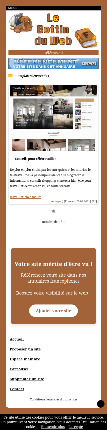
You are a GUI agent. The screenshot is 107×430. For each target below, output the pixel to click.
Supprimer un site (27, 378)
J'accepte (75, 426)
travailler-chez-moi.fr (25, 197)
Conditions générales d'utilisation (53, 399)
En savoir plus (53, 426)
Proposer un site (25, 348)
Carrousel (19, 368)
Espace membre (25, 358)
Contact (17, 388)
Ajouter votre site (53, 310)
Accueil (17, 339)
